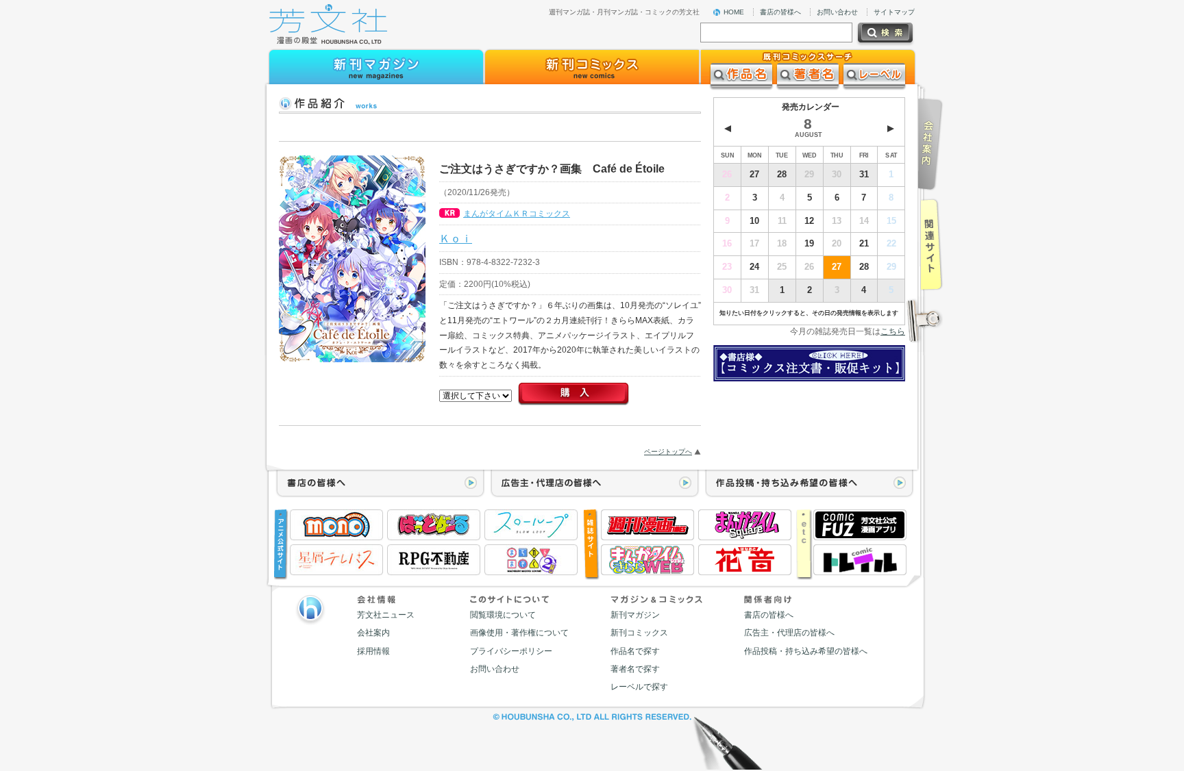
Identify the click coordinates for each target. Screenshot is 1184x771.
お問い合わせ (837, 12)
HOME (734, 12)
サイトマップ (894, 12)
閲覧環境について (503, 615)
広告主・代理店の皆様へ (789, 632)
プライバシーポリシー (511, 651)
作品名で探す (635, 651)
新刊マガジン (635, 615)
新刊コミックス (639, 632)
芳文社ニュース (386, 615)
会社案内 (373, 632)
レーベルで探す (639, 687)
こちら (892, 331)
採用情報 (373, 651)
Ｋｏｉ (455, 238)
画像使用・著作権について (519, 632)
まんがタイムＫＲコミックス (516, 213)
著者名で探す (635, 669)
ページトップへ (668, 451)
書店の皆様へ (780, 12)
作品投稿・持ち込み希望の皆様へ (805, 651)
